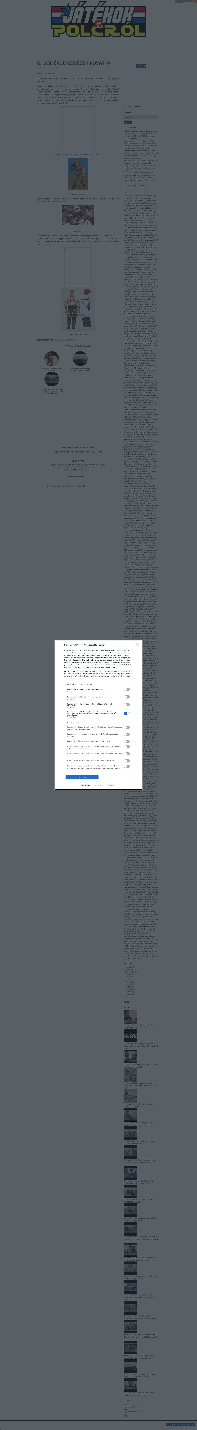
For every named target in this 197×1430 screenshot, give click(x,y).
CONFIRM (82, 777)
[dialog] (98, 715)
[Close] (138, 645)
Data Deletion (86, 785)
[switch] (127, 689)
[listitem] (98, 684)
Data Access (98, 785)
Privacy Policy (111, 785)
